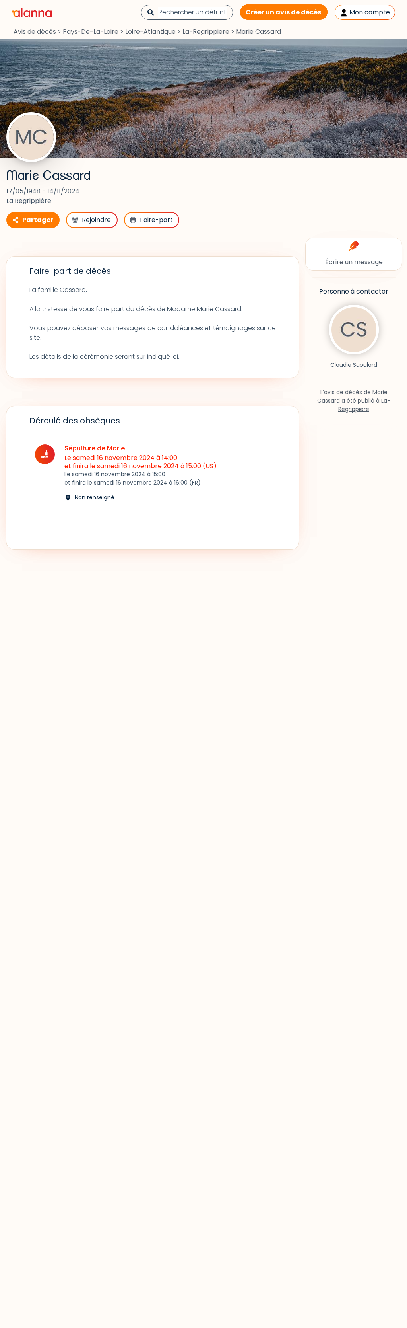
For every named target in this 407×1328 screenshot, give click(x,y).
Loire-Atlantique (150, 31)
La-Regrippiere (205, 31)
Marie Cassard (48, 175)
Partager (37, 219)
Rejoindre (96, 219)
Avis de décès (35, 31)
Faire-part (156, 219)
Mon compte (369, 12)
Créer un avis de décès (283, 12)
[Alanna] (32, 11)
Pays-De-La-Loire (90, 31)
